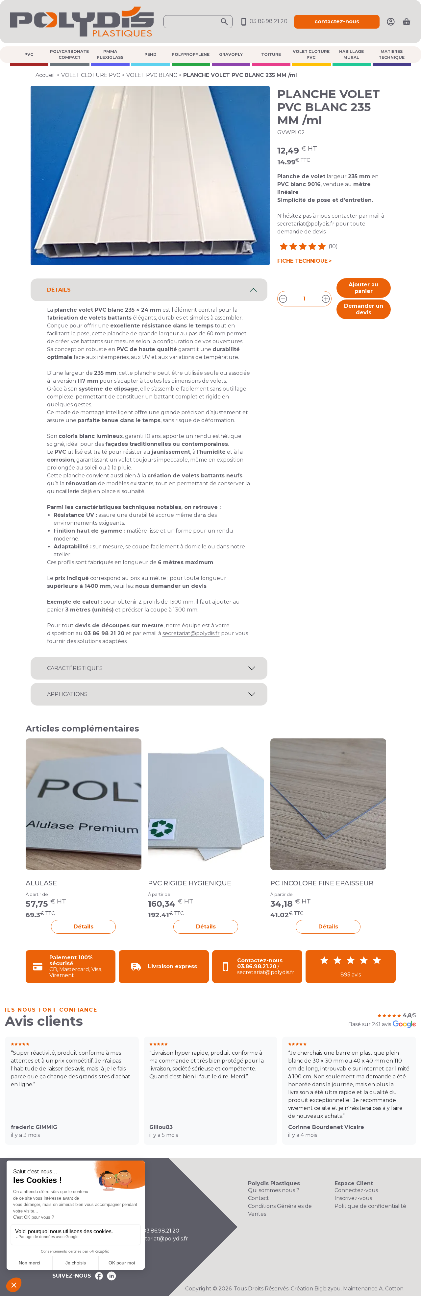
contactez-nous (336, 21)
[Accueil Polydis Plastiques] (82, 21)
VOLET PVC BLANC (151, 75)
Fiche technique (302, 261)
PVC (28, 54)
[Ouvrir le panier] (406, 21)
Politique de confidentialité (370, 1206)
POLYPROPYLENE (191, 54)
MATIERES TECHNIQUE (392, 54)
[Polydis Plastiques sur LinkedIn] (111, 1276)
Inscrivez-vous (353, 1198)
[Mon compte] (390, 21)
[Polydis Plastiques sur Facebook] (99, 1276)
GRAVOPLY (231, 54)
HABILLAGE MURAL (351, 54)
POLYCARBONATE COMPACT (69, 54)
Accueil (45, 75)
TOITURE (271, 54)
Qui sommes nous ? (273, 1190)
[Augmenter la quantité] (326, 298)
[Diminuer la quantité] (283, 298)
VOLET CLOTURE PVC (311, 54)
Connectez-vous (356, 1190)
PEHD (150, 54)
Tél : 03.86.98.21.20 (155, 1231)
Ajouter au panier (363, 287)
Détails (83, 927)
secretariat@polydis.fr (305, 224)
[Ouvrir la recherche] (198, 21)
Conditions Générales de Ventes (280, 1210)
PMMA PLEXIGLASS (110, 54)
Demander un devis (363, 309)
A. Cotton (391, 1288)
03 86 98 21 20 (267, 21)
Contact (258, 1198)
